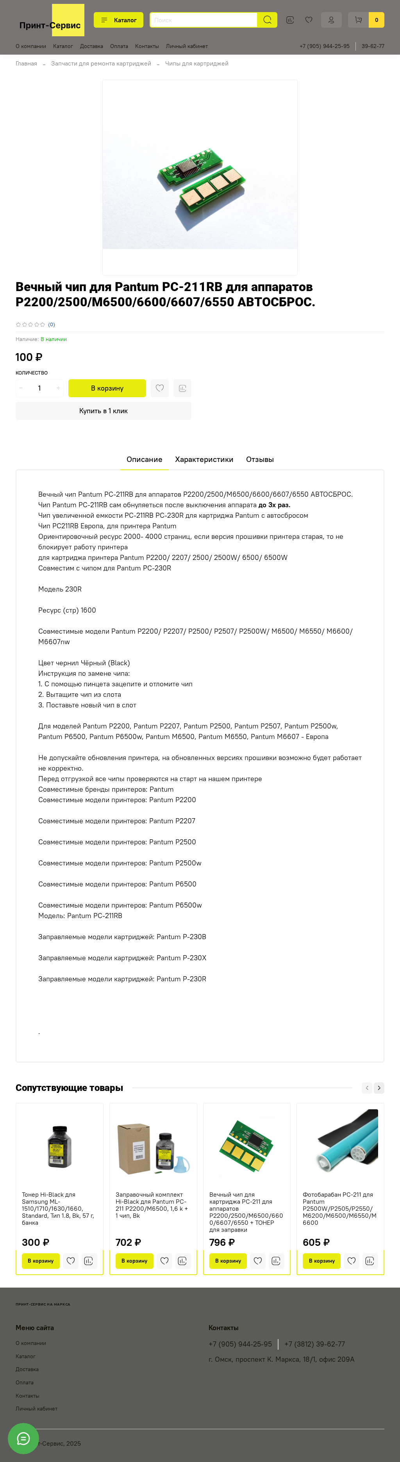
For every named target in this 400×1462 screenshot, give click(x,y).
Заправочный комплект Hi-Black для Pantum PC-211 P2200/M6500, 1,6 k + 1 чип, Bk (152, 1204)
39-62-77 (373, 46)
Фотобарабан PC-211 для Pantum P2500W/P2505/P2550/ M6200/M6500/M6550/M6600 (340, 1208)
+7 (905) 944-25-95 (325, 46)
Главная (26, 63)
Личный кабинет (187, 46)
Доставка (91, 46)
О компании (31, 46)
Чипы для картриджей (197, 63)
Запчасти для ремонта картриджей (101, 63)
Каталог (125, 20)
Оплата (119, 46)
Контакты (147, 46)
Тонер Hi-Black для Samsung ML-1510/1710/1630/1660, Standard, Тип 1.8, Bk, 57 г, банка (58, 1208)
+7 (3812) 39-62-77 (314, 1344)
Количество (32, 373)
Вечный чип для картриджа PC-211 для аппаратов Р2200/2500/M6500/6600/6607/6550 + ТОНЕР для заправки (246, 1211)
